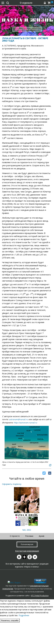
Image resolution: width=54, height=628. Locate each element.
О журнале (26, 2)
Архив (41, 536)
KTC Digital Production (40, 595)
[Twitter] (44, 473)
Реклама (29, 536)
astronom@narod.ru (18, 419)
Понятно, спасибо (10, 620)
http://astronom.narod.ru (25, 422)
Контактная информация (27, 551)
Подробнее (24, 615)
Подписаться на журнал (27, 29)
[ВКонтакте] (49, 473)
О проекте (15, 536)
